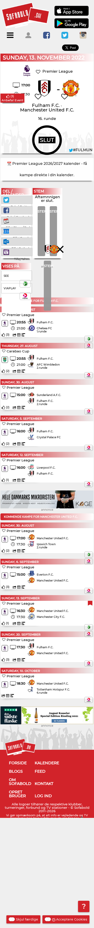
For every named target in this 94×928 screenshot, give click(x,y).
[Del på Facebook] (16, 210)
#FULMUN (82, 150)
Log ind (43, 796)
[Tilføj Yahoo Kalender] (16, 252)
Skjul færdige (27, 919)
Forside (18, 763)
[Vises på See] (88, 339)
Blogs (16, 771)
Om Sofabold (20, 781)
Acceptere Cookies (71, 919)
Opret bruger (17, 794)
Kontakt (44, 783)
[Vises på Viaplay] (88, 346)
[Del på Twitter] (16, 199)
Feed (40, 771)
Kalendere (47, 763)
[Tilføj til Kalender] (16, 220)
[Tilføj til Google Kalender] (16, 231)
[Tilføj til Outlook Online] (16, 241)
